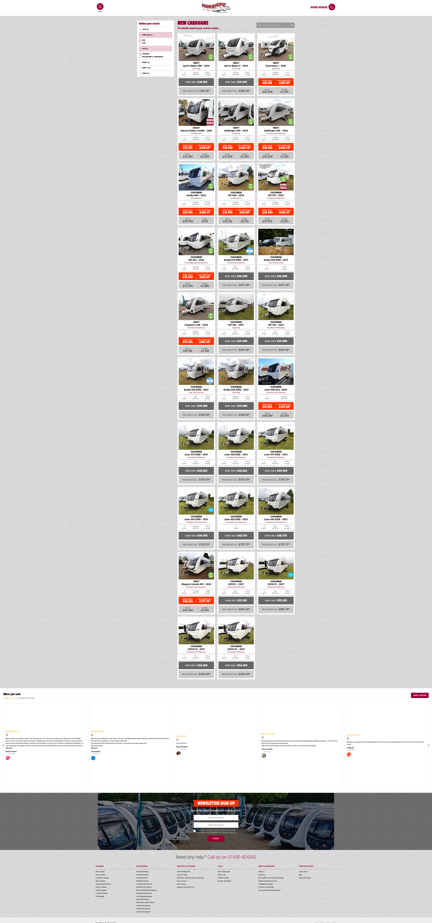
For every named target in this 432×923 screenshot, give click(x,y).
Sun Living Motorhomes (144, 896)
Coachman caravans (102, 878)
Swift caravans (101, 881)
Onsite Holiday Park (183, 872)
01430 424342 (318, 7)
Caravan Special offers (103, 884)
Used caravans (100, 875)
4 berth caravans (101, 890)
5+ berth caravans (102, 893)
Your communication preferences (269, 890)
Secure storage (182, 875)
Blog (300, 875)
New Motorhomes (142, 872)
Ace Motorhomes (142, 878)
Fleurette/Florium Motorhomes (146, 890)
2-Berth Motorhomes (143, 906)
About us (261, 872)
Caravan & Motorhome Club (267, 881)
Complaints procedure (265, 884)
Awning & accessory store (185, 887)
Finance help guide (224, 872)
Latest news (303, 872)
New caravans (100, 872)
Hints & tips (222, 875)
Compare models (223, 878)
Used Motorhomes (142, 875)
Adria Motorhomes (142, 881)
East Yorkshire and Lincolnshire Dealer (271, 878)
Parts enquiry (181, 884)
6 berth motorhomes (143, 912)
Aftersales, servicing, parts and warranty (190, 878)
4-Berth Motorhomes (143, 909)
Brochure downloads (224, 881)
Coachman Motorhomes (144, 884)
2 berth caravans (101, 887)
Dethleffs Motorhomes (144, 887)
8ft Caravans (100, 896)
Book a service (182, 881)
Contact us (262, 875)
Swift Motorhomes (142, 899)
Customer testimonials (266, 887)
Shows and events (305, 878)
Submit (216, 838)
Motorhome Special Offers (145, 903)
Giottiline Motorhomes (144, 893)
